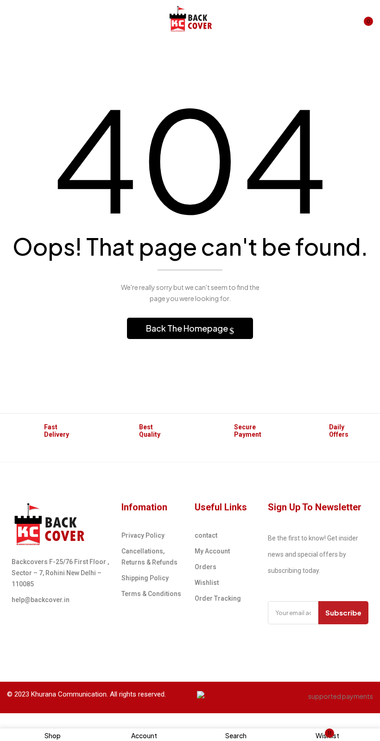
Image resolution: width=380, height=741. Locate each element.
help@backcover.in (41, 599)
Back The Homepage (187, 328)
